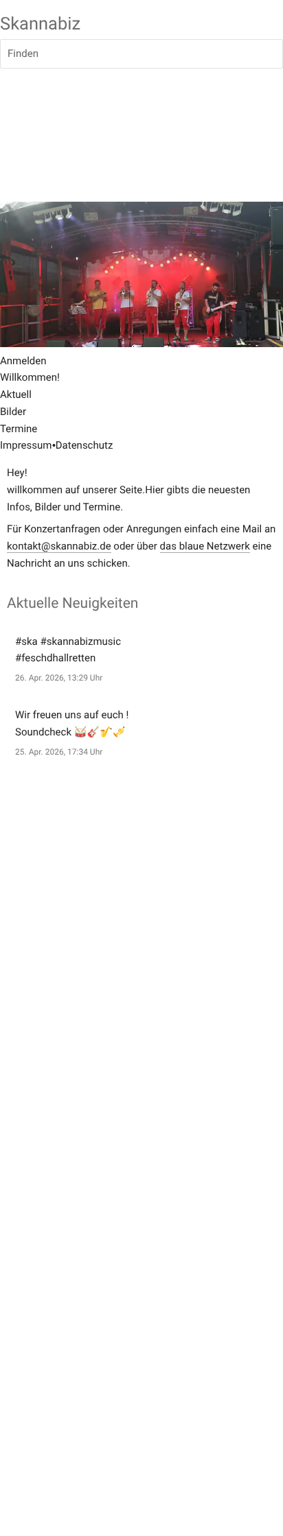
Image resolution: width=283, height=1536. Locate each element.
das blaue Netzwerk (205, 546)
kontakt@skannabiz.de (59, 546)
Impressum (26, 445)
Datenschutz (84, 445)
